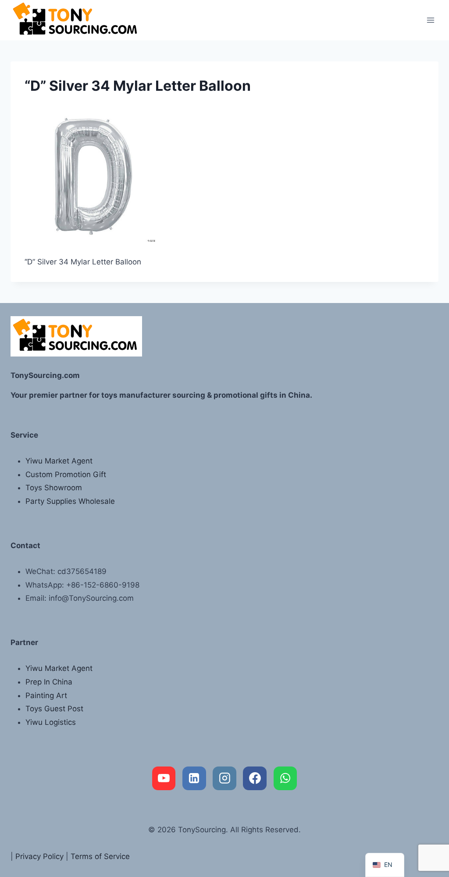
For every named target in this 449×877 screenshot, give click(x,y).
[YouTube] (164, 778)
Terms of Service (100, 856)
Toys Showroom (53, 487)
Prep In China (48, 681)
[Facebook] (255, 778)
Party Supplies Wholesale (70, 501)
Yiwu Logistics (50, 722)
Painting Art (46, 695)
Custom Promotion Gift (65, 474)
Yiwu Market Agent (59, 460)
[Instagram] (224, 778)
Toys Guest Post (54, 708)
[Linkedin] (194, 778)
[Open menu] (430, 20)
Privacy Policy (39, 856)
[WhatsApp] (285, 778)
